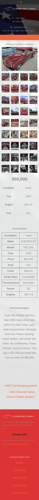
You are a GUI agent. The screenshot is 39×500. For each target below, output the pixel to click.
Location (19, 485)
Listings (19, 470)
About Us (19, 477)
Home (19, 462)
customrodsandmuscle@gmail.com (15, 444)
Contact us (19, 492)
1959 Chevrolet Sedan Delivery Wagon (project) (20, 394)
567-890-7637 (18, 22)
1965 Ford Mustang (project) (21, 385)
